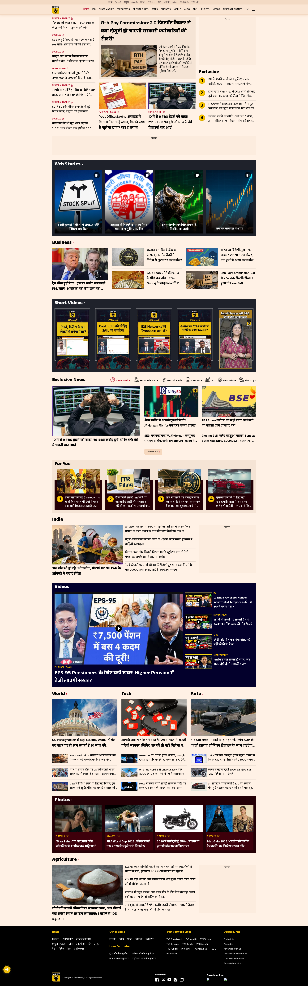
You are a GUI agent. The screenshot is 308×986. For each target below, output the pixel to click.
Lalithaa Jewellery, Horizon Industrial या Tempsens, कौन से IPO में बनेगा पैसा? (233, 602)
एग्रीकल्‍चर (79, 949)
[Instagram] (175, 980)
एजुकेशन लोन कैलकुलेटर (144, 959)
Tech (195, 10)
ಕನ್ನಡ (126, 2)
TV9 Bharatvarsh (174, 940)
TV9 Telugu (205, 940)
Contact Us (229, 940)
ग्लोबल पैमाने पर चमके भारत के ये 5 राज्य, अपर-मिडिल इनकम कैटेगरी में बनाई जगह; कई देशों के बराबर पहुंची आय (230, 118)
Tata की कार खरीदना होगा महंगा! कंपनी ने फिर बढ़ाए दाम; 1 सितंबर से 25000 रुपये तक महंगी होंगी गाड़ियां (231, 758)
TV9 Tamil (185, 949)
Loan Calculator (119, 946)
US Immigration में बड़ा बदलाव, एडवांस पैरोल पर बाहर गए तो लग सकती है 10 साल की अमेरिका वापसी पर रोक (84, 743)
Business (166, 10)
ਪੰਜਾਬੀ (167, 2)
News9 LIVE (172, 954)
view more (152, 452)
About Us (228, 944)
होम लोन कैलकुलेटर (118, 954)
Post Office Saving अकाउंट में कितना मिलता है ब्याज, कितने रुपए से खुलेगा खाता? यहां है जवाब (122, 122)
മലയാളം (184, 2)
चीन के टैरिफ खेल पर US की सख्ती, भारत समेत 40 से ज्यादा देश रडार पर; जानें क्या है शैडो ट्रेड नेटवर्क (93, 772)
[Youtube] (169, 980)
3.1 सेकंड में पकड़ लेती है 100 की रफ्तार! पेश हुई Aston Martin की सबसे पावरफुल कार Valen (231, 786)
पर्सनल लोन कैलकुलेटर (143, 954)
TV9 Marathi (191, 940)
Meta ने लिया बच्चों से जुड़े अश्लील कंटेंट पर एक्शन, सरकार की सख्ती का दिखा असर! (162, 786)
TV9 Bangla (187, 944)
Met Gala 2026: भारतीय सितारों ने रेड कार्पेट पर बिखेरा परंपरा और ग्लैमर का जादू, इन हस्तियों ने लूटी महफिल (228, 844)
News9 (118, 2)
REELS (155, 10)
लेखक (112, 939)
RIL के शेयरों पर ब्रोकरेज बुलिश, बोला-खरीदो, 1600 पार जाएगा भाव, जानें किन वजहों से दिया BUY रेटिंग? (229, 81)
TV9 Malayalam (200, 949)
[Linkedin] (182, 980)
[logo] (55, 10)
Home (86, 10)
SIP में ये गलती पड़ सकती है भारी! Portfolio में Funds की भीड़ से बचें (233, 622)
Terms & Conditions (233, 964)
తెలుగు (134, 2)
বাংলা (159, 2)
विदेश (61, 949)
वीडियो (139, 939)
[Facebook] (157, 980)
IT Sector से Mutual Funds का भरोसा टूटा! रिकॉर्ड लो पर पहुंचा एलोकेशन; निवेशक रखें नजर (231, 106)
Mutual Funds (141, 10)
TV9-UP (195, 2)
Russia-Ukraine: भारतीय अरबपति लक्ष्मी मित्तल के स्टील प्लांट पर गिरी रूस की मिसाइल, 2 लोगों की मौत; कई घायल (93, 758)
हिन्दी (110, 2)
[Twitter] (163, 980)
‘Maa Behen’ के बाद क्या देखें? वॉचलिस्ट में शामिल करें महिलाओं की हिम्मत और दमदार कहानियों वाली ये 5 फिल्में (78, 844)
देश (53, 949)
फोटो (129, 939)
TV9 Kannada (173, 944)
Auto (187, 10)
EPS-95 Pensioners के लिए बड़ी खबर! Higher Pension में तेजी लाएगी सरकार (114, 677)
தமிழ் (174, 2)
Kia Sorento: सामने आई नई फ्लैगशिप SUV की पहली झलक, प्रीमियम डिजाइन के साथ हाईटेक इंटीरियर (223, 743)
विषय (121, 939)
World (177, 10)
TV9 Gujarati (202, 944)
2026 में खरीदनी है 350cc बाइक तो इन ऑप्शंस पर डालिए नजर (178, 844)
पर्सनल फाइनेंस (83, 939)
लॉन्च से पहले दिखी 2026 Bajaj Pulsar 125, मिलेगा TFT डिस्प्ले (229, 772)
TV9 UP (214, 949)
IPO (94, 10)
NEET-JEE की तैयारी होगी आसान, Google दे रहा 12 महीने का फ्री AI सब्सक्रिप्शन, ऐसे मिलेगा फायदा (162, 758)
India (57, 520)
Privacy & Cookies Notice (235, 954)
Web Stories (68, 165)
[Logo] (56, 981)
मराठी (142, 2)
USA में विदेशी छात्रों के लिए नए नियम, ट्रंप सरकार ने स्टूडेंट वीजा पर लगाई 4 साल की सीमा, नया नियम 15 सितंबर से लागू (92, 786)
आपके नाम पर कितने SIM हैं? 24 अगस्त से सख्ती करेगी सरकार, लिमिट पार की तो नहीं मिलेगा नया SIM (153, 743)
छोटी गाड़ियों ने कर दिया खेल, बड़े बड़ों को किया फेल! (232, 642)
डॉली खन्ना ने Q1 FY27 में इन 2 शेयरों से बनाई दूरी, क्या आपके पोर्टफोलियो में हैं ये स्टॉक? (231, 94)
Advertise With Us (232, 949)
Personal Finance (232, 10)
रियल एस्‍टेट (93, 944)
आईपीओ (80, 944)
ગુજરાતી (151, 2)
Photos (205, 10)
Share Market (106, 10)
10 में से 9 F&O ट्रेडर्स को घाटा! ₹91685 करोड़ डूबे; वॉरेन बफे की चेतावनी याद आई (170, 122)
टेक (69, 949)
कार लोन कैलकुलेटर (119, 959)
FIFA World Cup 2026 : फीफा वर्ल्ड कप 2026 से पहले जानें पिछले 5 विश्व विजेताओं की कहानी (128, 844)
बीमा (71, 944)
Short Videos (69, 303)
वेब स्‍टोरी (150, 939)
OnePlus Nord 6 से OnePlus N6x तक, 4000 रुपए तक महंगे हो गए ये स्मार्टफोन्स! (162, 772)
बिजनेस (55, 939)
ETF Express (123, 10)
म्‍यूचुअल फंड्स (58, 944)
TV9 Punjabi (172, 949)
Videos (216, 10)
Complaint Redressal (234, 959)
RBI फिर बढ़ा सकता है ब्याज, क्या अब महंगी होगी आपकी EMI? (232, 662)
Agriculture (64, 860)
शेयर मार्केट (67, 939)
